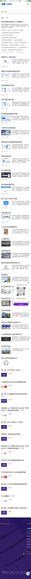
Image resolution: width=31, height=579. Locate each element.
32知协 (12, 571)
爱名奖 (17, 573)
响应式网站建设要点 (18, 40)
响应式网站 (21, 30)
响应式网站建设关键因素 (7, 42)
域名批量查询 (12, 573)
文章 (7, 17)
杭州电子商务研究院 (24, 573)
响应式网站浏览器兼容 (14, 45)
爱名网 (7, 571)
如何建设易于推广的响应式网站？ (15, 49)
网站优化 (9, 30)
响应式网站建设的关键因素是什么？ (9, 47)
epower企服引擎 (23, 571)
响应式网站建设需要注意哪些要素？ (9, 37)
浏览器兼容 (4, 49)
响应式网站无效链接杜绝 (7, 40)
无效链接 (16, 42)
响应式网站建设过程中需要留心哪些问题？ (11, 32)
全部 (2, 17)
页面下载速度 (4, 45)
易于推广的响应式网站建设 (7, 35)
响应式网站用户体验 (23, 47)
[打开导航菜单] (28, 4)
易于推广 (22, 45)
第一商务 (17, 571)
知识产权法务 (5, 573)
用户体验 (15, 30)
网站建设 (4, 30)
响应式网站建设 (23, 42)
